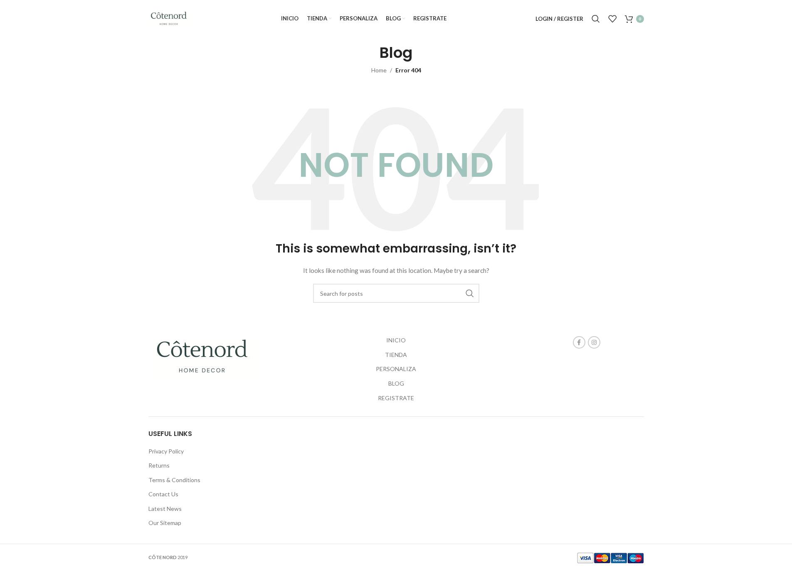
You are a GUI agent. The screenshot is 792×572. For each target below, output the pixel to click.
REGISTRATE (396, 397)
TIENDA (396, 354)
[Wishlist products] (612, 18)
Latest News (165, 508)
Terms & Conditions (174, 479)
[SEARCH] (469, 293)
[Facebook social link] (579, 342)
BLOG (396, 383)
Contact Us (163, 494)
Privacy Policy (166, 451)
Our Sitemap (164, 522)
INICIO (396, 340)
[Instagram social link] (594, 342)
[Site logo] (170, 18)
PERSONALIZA (396, 368)
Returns (159, 465)
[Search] (595, 18)
